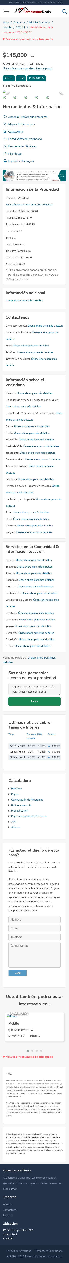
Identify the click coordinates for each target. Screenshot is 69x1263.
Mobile (7, 27)
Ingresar (7, 1204)
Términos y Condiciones (49, 1251)
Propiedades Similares (22, 146)
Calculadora (15, 132)
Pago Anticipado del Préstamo (29, 816)
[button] (28, 1051)
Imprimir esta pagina (21, 161)
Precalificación (19, 810)
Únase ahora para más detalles (24, 300)
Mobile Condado (39, 22)
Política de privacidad (18, 1251)
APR (13, 821)
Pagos (14, 794)
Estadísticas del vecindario (25, 139)
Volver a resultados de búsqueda (29, 39)
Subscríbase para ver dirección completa (29, 204)
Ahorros (16, 827)
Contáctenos (10, 1210)
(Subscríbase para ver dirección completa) (27, 68)
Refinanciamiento (21, 805)
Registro (8, 1215)
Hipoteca (16, 788)
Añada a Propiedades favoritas (28, 117)
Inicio (6, 22)
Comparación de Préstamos (27, 799)
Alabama (19, 22)
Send (18, 973)
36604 (20, 27)
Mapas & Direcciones (21, 124)
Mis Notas (15, 154)
